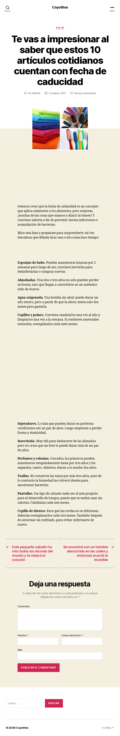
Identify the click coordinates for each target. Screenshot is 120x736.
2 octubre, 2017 (57, 93)
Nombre (23, 635)
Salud (60, 27)
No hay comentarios (85, 93)
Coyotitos (60, 7)
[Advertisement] (42, 182)
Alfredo (36, 93)
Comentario (24, 606)
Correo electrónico (72, 635)
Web (20, 649)
